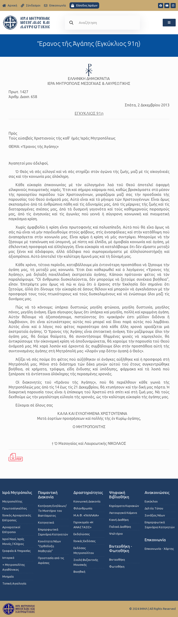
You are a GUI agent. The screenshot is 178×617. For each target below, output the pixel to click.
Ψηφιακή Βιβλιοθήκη (119, 494)
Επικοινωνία (155, 539)
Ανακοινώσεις (157, 492)
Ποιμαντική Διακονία (47, 494)
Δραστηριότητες (88, 492)
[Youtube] (166, 5)
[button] (169, 22)
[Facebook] (160, 5)
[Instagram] (173, 5)
